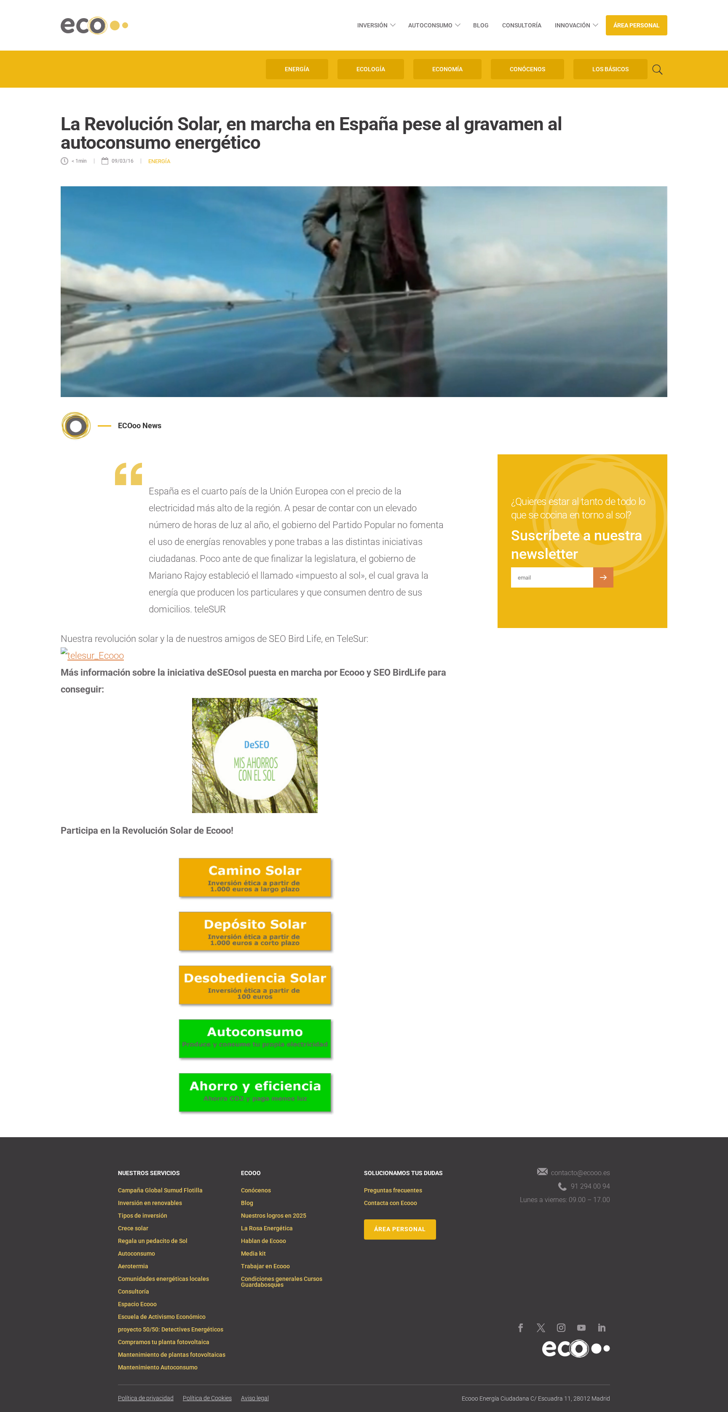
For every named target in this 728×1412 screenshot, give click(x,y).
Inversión (372, 25)
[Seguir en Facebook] (520, 1327)
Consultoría (521, 25)
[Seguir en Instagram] (561, 1327)
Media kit (253, 1254)
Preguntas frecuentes (393, 1190)
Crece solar (133, 1228)
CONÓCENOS (527, 69)
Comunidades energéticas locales (163, 1279)
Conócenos (256, 1190)
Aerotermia (133, 1266)
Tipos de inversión (142, 1216)
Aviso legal (255, 1398)
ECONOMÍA (447, 69)
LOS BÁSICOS (610, 69)
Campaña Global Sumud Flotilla (160, 1190)
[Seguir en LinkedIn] (601, 1327)
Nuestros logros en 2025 (273, 1216)
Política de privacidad (146, 1398)
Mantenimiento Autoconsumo (158, 1367)
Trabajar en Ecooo (265, 1266)
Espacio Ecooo (137, 1304)
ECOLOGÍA (370, 69)
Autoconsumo (430, 25)
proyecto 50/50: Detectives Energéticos (170, 1329)
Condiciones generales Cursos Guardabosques (281, 1282)
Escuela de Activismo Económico (162, 1317)
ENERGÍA (297, 69)
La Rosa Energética (267, 1228)
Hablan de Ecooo (263, 1241)
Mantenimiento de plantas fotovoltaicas (171, 1355)
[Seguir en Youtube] (581, 1327)
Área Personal (636, 25)
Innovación (572, 25)
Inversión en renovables (150, 1203)
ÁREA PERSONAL (400, 1229)
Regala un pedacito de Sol (152, 1241)
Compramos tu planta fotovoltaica (163, 1342)
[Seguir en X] (541, 1327)
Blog (481, 25)
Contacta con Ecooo (390, 1203)
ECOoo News (139, 425)
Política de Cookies (207, 1398)
